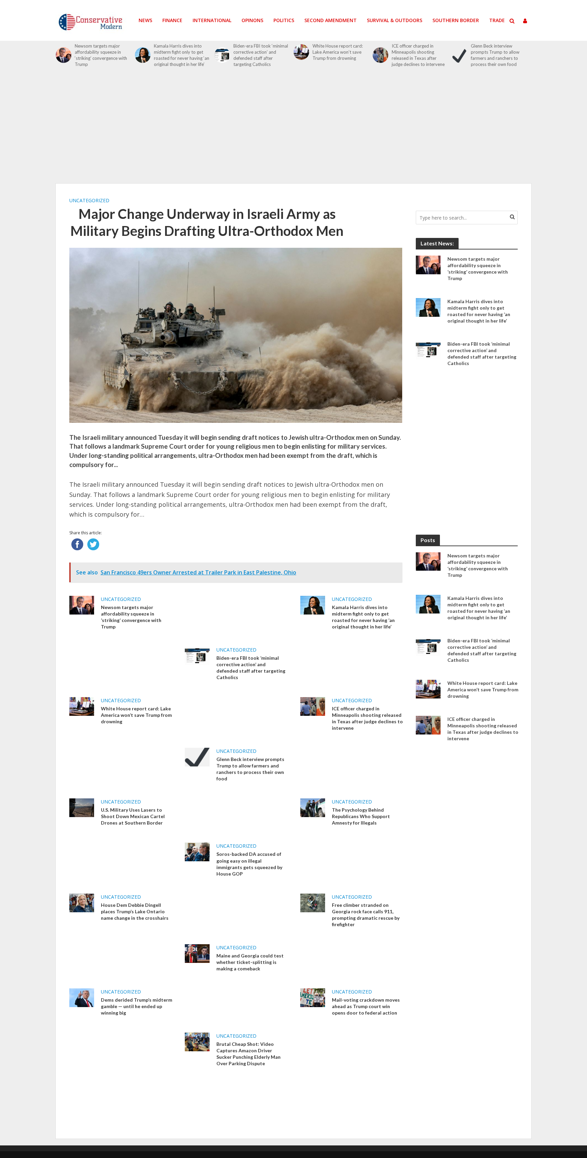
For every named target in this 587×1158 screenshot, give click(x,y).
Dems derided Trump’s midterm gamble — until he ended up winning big (136, 1006)
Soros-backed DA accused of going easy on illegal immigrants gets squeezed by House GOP (249, 863)
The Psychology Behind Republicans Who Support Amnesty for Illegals (361, 816)
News (145, 20)
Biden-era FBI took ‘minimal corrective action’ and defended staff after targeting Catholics (260, 55)
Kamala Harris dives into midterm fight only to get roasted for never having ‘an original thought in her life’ (181, 55)
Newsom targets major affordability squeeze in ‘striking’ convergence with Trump (101, 55)
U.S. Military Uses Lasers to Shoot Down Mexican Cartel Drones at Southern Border (133, 816)
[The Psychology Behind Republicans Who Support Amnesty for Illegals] (312, 807)
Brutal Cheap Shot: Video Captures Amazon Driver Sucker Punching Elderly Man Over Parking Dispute (248, 1053)
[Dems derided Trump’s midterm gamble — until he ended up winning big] (81, 997)
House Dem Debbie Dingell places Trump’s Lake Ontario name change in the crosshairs (134, 911)
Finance (172, 20)
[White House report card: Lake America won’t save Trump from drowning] (301, 52)
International (212, 20)
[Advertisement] (293, 129)
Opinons (252, 20)
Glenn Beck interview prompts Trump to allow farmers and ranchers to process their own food (495, 55)
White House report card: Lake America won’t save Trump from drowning (338, 52)
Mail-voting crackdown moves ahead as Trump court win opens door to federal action (366, 1006)
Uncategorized (89, 200)
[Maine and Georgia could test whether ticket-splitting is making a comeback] (197, 952)
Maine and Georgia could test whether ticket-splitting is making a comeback (250, 962)
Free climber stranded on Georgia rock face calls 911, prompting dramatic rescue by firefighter (365, 914)
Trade (497, 20)
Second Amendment (330, 20)
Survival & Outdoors (394, 20)
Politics (283, 20)
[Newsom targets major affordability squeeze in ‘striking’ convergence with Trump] (63, 55)
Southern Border (455, 20)
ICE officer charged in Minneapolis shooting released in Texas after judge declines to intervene (418, 55)
